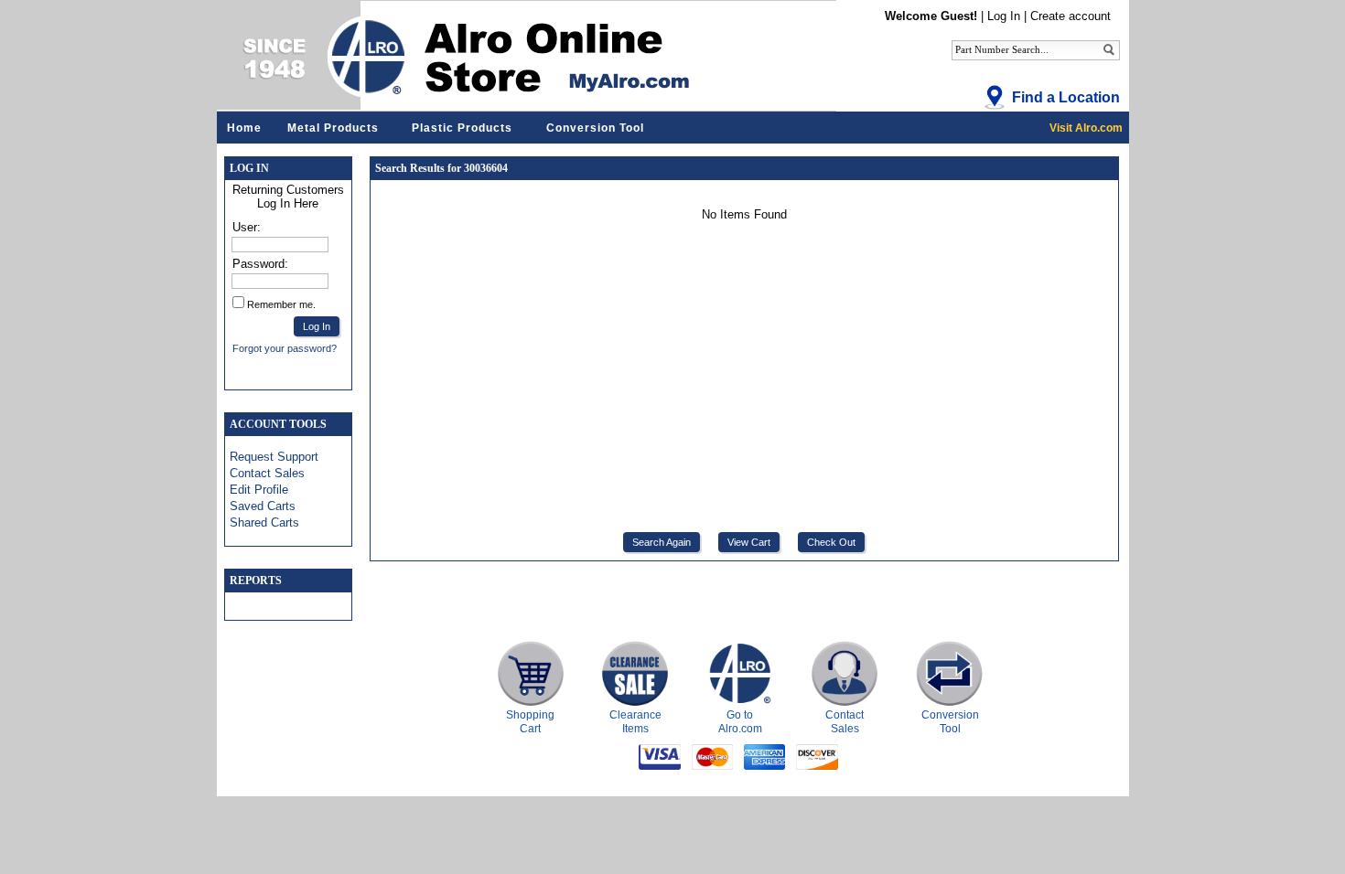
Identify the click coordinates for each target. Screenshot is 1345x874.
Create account (1070, 16)
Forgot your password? (284, 348)
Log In (1003, 16)
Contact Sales (267, 473)
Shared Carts (264, 522)
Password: (260, 264)
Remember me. (281, 304)
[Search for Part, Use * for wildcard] (1108, 49)
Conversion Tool (595, 128)
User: (246, 227)
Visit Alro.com (1086, 128)
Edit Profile (259, 489)
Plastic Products (462, 128)
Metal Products (333, 128)
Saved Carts (263, 506)
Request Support (274, 457)
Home (244, 128)
